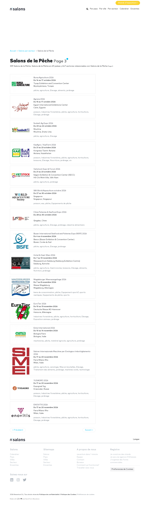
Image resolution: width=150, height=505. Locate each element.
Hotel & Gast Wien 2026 (44, 255)
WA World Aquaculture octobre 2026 (50, 191)
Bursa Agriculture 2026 (44, 78)
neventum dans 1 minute (87, 454)
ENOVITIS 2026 (41, 405)
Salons (14, 449)
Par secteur (113, 9)
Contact (80, 460)
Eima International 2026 (44, 328)
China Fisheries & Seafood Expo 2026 (50, 212)
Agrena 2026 (39, 99)
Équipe (80, 457)
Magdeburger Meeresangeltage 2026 (50, 279)
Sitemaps (48, 449)
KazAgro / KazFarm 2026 (45, 145)
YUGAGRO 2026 (41, 380)
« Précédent (17, 430)
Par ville (102, 9)
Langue (136, 439)
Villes (12, 460)
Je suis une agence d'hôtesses (123, 457)
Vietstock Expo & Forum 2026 (47, 169)
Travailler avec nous (85, 468)
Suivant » (89, 430)
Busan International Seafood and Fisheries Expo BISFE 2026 (60, 234)
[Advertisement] (75, 30)
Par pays (94, 9)
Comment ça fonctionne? (88, 465)
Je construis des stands (120, 454)
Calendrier (124, 9)
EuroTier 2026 (40, 304)
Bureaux (80, 462)
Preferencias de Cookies (122, 469)
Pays (12, 457)
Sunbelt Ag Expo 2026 (43, 123)
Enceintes (135, 9)
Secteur (13, 462)
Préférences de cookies (85, 494)
